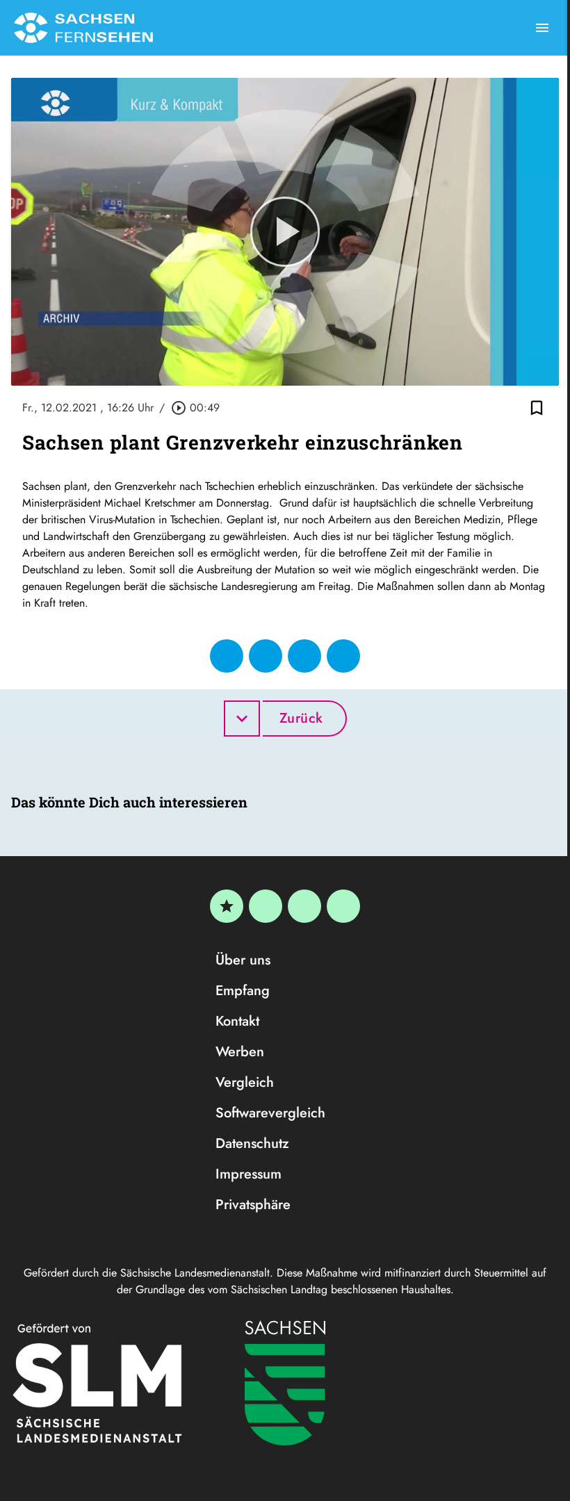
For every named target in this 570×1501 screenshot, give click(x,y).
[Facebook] (265, 906)
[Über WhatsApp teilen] (304, 656)
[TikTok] (343, 906)
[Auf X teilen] (265, 656)
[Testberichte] (226, 906)
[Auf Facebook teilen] (226, 656)
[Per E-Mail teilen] (343, 656)
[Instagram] (304, 906)
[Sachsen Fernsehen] (83, 28)
